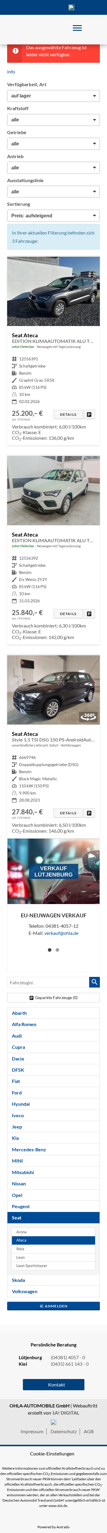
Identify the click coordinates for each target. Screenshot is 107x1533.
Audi (17, 1035)
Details (68, 414)
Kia (15, 1138)
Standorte (36, 7)
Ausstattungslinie (25, 180)
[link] (89, 414)
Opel (17, 1195)
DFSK (18, 1070)
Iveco (18, 1115)
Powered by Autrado (53, 1527)
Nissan (19, 1183)
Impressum (32, 1431)
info (11, 71)
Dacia (18, 1058)
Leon (20, 1257)
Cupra (18, 1047)
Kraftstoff (18, 108)
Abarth (19, 1013)
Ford (17, 1092)
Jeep (17, 1126)
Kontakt (53, 7)
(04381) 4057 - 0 (71, 7)
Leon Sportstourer (31, 1266)
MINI (17, 1160)
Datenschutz (64, 1431)
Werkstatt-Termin (89, 7)
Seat (16, 1217)
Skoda (18, 1280)
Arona (21, 1232)
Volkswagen (24, 1291)
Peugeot (21, 1206)
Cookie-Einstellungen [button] (52, 1453)
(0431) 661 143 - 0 (70, 1364)
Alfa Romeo (24, 1024)
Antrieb (15, 156)
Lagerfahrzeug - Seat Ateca (53, 351)
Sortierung (18, 204)
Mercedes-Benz (29, 1149)
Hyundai (21, 1104)
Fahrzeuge (18, 7)
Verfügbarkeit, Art (26, 84)
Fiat (16, 1081)
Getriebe (16, 132)
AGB (89, 1431)
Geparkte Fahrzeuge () (56, 997)
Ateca (21, 1240)
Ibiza (20, 1249)
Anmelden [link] (56, 1306)
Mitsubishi (23, 1172)
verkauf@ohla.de (61, 933)
